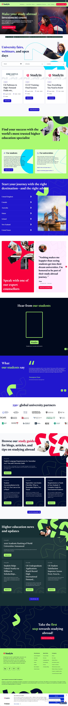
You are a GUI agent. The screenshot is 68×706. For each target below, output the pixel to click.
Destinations (22, 4)
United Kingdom (37, 655)
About (53, 655)
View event (7, 100)
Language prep (39, 4)
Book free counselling (60, 4)
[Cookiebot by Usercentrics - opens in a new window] (7, 704)
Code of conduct (55, 664)
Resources (44, 4)
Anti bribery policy (55, 662)
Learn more (8, 169)
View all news (33, 599)
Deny (56, 702)
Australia (35, 658)
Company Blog (46, 666)
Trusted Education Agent (57, 673)
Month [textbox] (5, 64)
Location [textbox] (49, 64)
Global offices (54, 660)
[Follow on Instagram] (18, 668)
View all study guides (34, 512)
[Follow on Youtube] (14, 668)
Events (49, 4)
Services (33, 4)
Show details (16, 703)
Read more (7, 473)
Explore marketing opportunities (44, 170)
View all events (33, 109)
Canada (35, 660)
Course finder (28, 4)
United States (36, 669)
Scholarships (45, 662)
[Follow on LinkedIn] (5, 668)
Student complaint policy (57, 671)
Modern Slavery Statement (57, 669)
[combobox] (12, 64)
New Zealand (36, 666)
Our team (54, 658)
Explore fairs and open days (43, 167)
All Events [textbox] (27, 64)
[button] (66, 267)
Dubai (35, 662)
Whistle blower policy (56, 666)
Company (52, 4)
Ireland (35, 664)
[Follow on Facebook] (9, 668)
